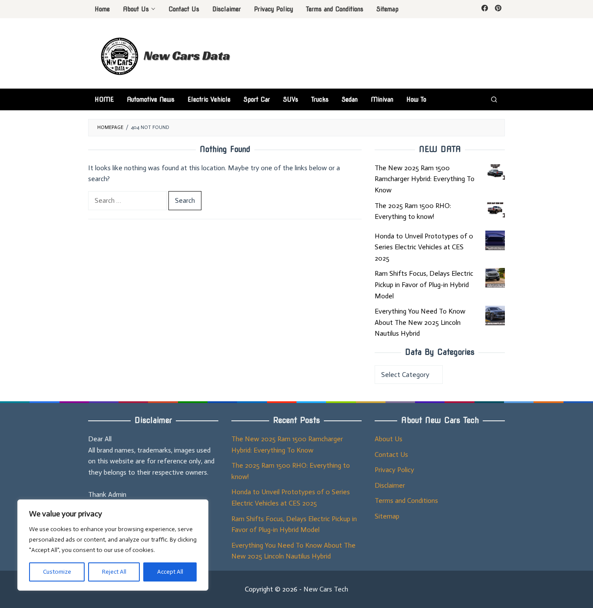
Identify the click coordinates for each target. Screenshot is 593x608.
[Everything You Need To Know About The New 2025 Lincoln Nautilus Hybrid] (495, 315)
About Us (388, 439)
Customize (57, 571)
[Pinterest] (498, 9)
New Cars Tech (325, 589)
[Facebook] (484, 9)
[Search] (494, 99)
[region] (112, 545)
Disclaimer (390, 485)
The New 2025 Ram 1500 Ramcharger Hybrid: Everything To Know (424, 179)
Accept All (170, 571)
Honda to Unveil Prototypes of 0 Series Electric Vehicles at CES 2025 (424, 247)
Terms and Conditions (406, 500)
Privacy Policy (394, 470)
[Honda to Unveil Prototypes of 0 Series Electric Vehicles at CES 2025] (495, 240)
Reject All (114, 571)
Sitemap (387, 516)
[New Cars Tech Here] (168, 55)
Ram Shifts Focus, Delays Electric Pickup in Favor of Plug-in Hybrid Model (424, 284)
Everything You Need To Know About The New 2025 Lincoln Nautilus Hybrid (420, 322)
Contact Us (391, 454)
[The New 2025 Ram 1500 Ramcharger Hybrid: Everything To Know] (495, 172)
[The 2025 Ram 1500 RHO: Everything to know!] (495, 210)
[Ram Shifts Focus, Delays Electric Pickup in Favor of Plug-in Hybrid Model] (495, 277)
